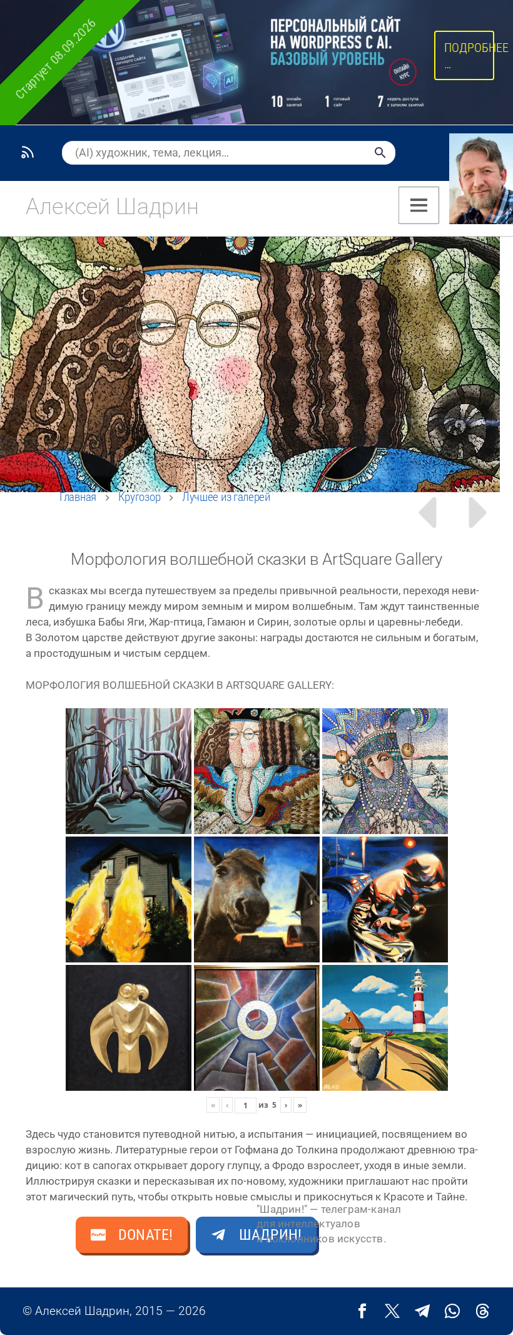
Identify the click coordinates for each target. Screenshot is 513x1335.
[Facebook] (362, 1311)
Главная (77, 497)
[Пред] (426, 512)
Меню (419, 205)
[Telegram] (422, 1311)
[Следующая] (479, 512)
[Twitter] (392, 1311)
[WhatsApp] (452, 1311)
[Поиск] (380, 153)
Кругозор (139, 497)
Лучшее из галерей (226, 497)
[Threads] (482, 1311)
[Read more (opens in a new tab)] (110, 206)
